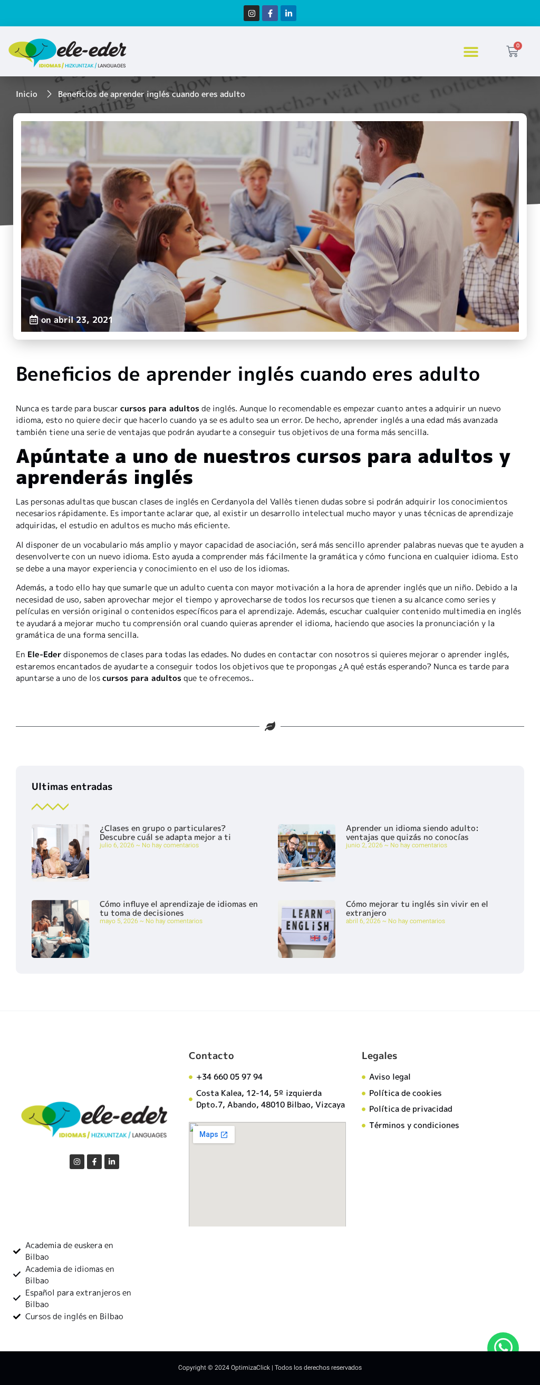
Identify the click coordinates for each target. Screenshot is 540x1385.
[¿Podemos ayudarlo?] (503, 1348)
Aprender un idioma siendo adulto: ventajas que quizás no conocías (412, 833)
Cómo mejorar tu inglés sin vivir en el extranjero (417, 908)
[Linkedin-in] (288, 13)
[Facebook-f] (270, 13)
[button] (471, 51)
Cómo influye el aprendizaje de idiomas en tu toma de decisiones (179, 908)
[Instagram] (251, 13)
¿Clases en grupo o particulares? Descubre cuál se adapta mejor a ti (165, 833)
